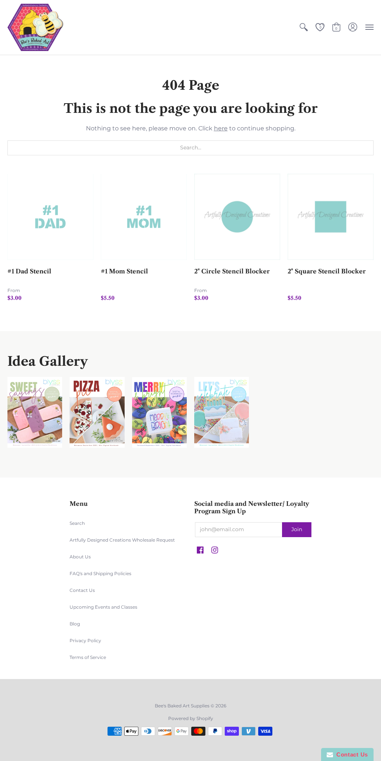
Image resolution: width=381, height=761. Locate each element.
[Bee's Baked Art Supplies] (35, 27)
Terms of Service (88, 657)
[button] (303, 27)
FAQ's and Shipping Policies (100, 573)
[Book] (159, 412)
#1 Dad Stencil (29, 271)
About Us (80, 556)
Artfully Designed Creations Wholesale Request (122, 540)
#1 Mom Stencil (124, 271)
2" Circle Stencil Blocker (232, 271)
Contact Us (82, 590)
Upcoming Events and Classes (103, 607)
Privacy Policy (85, 640)
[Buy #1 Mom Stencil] (144, 217)
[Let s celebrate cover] (221, 412)
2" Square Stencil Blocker (327, 271)
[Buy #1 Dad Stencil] (50, 217)
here (221, 128)
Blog (75, 624)
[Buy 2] (237, 217)
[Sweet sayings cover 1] (34, 412)
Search (77, 523)
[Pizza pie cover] (97, 412)
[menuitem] (303, 27)
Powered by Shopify (190, 718)
